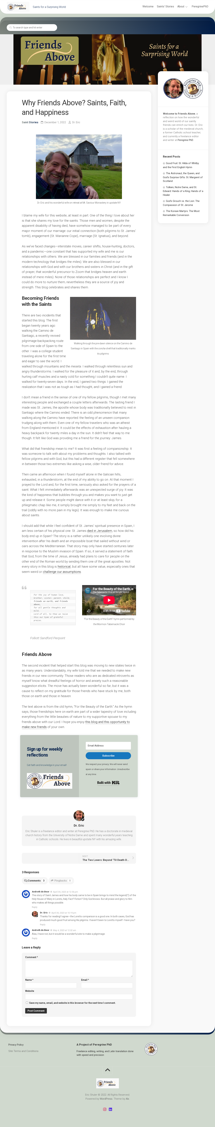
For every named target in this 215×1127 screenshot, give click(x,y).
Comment (31, 957)
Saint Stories (30, 122)
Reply (34, 907)
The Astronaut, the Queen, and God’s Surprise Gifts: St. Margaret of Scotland (183, 177)
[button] (49, 781)
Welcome (148, 6)
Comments (36, 880)
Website (29, 991)
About (180, 6)
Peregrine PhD (185, 140)
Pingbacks (62, 880)
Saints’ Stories (165, 6)
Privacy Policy (16, 1044)
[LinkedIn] (110, 1109)
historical (64, 566)
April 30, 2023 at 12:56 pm (65, 891)
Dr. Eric (76, 122)
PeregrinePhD (200, 6)
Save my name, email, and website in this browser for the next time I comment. (72, 1003)
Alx (127, 1098)
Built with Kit (108, 783)
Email (85, 980)
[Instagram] (104, 1109)
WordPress (106, 1098)
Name (29, 980)
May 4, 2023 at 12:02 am (64, 930)
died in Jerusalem (99, 531)
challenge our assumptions (62, 572)
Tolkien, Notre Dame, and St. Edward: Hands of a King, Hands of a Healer (183, 191)
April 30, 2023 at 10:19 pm (63, 913)
